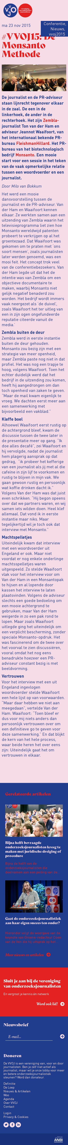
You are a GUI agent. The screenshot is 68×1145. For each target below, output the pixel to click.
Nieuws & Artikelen (17, 1091)
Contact (8, 1106)
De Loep (8, 1087)
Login (7, 1113)
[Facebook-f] (12, 1124)
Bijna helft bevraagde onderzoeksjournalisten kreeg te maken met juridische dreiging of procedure (33, 849)
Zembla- (51, 121)
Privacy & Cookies (15, 1117)
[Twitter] (6, 1124)
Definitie (9, 1083)
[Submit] (62, 1036)
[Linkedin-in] (18, 1124)
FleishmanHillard (32, 144)
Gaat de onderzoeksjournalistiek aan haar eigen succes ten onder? (33, 920)
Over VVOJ (10, 1103)
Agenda (8, 1099)
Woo (6, 1095)
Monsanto (25, 155)
